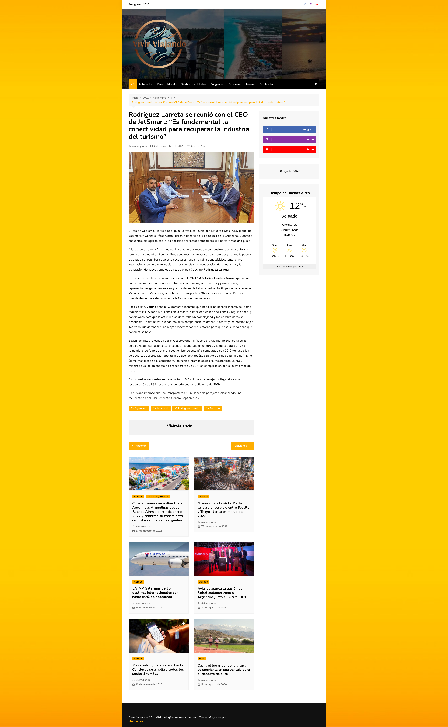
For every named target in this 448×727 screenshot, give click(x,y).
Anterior (141, 446)
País (160, 84)
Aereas (195, 146)
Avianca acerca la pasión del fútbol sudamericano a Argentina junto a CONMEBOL (222, 592)
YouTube (316, 4)
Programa (217, 84)
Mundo (172, 84)
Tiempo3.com (295, 266)
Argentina (140, 408)
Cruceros (235, 84)
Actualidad (145, 84)
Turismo (215, 408)
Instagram (310, 4)
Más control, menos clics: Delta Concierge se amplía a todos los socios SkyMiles (158, 669)
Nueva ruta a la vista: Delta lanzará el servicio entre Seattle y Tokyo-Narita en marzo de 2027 (223, 509)
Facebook (304, 4)
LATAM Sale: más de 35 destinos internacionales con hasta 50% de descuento (155, 592)
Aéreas (250, 84)
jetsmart (162, 408)
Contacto (266, 84)
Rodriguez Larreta (189, 408)
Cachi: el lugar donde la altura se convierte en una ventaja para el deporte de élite (224, 669)
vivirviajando (139, 146)
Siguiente (241, 446)
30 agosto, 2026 (139, 4)
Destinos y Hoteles (193, 84)
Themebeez (137, 721)
